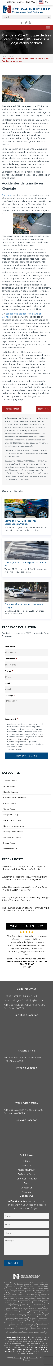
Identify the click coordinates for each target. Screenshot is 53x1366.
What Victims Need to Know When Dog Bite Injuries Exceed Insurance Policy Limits (24, 878)
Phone (9, 671)
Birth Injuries (9, 786)
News (11, 56)
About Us (26, 1165)
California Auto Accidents (14, 798)
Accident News (10, 780)
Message (10, 696)
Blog (26, 1183)
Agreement (11, 719)
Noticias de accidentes (13, 826)
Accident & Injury (26, 1170)
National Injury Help (19, 1358)
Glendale (6, 195)
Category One (9, 803)
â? (24, 967)
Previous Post (12, 409)
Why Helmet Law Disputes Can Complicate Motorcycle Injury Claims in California (24, 867)
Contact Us (26, 1188)
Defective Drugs (26, 1174)
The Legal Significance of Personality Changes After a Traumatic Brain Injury (26, 899)
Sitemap (26, 1192)
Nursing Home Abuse (13, 832)
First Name (11, 646)
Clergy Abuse (9, 809)
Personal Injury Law (12, 837)
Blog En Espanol (10, 792)
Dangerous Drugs (11, 814)
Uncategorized (10, 849)
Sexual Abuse (9, 843)
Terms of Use (33, 1358)
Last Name (11, 659)
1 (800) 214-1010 (30, 996)
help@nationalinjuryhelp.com (27, 1000)
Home (4, 56)
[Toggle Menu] (48, 27)
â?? (30, 967)
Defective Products (12, 820)
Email (8, 683)
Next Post (43, 409)
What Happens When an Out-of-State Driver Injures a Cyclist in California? (25, 888)
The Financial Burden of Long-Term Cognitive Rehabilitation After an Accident (25, 909)
